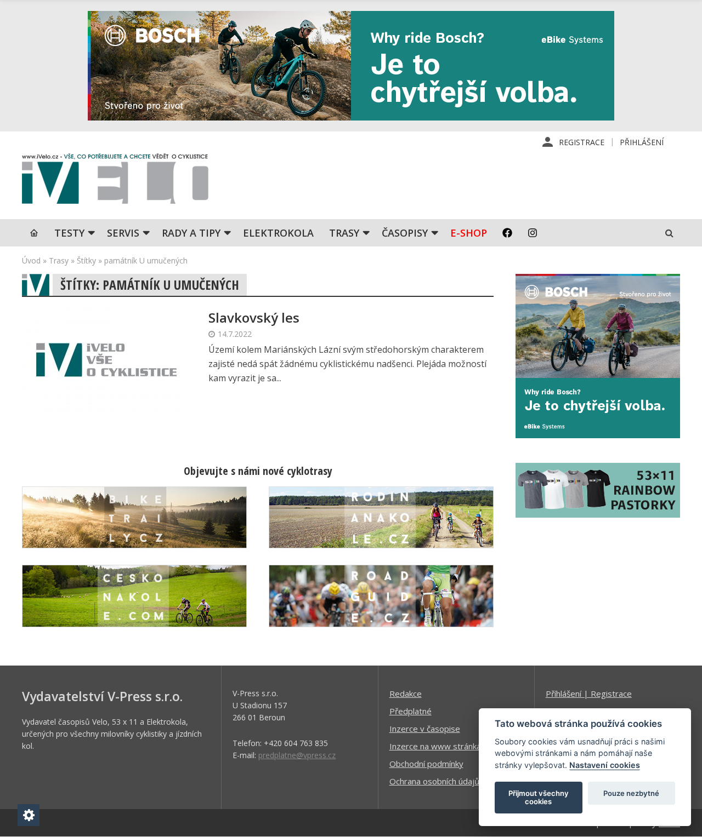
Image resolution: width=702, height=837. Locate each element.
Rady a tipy (191, 232)
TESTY (69, 232)
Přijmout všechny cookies (538, 797)
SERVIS (123, 232)
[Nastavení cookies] (28, 815)
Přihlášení (642, 142)
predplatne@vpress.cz (297, 755)
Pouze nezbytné (631, 793)
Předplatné (410, 711)
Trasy (344, 232)
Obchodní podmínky (426, 763)
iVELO (115, 181)
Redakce (405, 693)
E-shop (468, 232)
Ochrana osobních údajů (434, 781)
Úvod (31, 260)
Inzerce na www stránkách (439, 746)
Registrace (581, 142)
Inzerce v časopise (424, 728)
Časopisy (405, 232)
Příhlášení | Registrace (589, 693)
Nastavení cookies (604, 765)
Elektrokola (278, 232)
